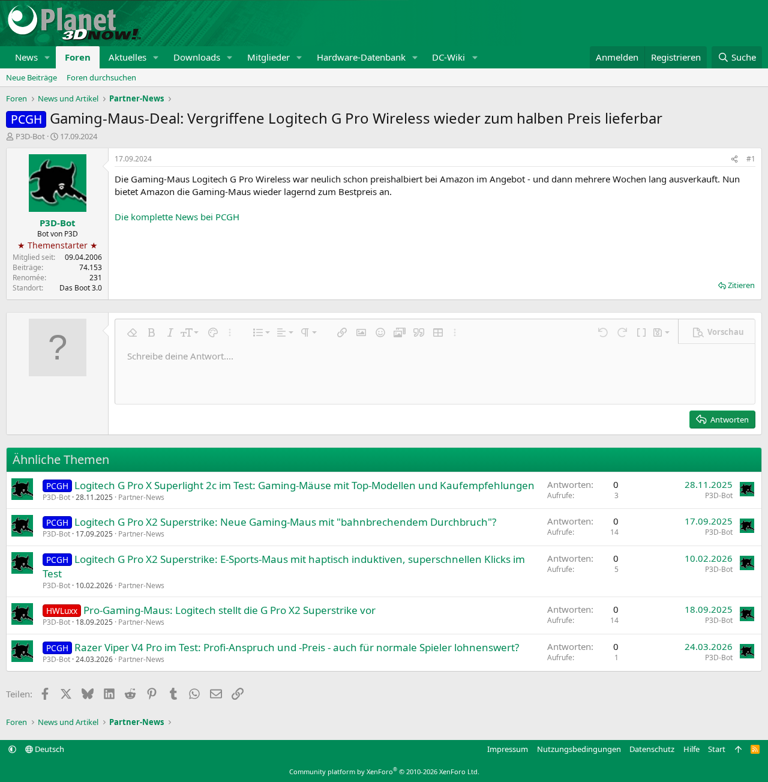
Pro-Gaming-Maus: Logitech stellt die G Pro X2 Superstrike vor (229, 610)
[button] (47, 57)
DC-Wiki (448, 57)
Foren (78, 57)
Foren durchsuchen (101, 77)
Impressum (507, 749)
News (26, 57)
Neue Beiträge (31, 77)
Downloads (196, 57)
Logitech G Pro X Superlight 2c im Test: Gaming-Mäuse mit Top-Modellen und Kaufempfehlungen (304, 485)
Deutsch (48, 749)
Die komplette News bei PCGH (177, 217)
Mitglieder (268, 57)
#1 (750, 159)
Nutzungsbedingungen (579, 749)
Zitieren (741, 285)
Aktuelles (127, 57)
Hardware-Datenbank (361, 57)
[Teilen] (734, 159)
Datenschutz (651, 749)
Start (716, 749)
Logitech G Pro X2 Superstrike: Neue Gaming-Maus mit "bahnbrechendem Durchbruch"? (285, 522)
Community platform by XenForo (384, 771)
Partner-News (141, 497)
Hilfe (691, 749)
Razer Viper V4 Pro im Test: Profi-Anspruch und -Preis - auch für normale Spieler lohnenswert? (296, 647)
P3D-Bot (30, 136)
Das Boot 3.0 (80, 288)
